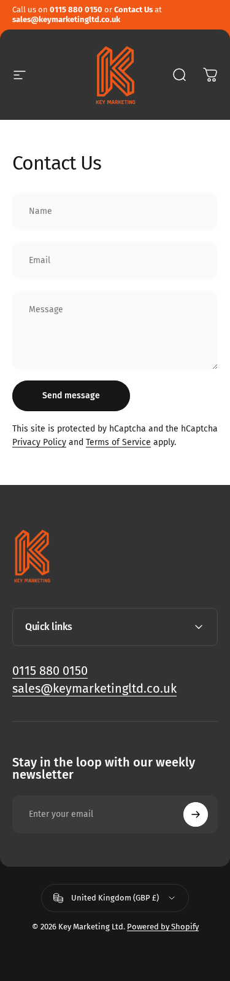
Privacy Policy (39, 442)
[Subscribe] (195, 814)
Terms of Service (118, 442)
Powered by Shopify (163, 926)
